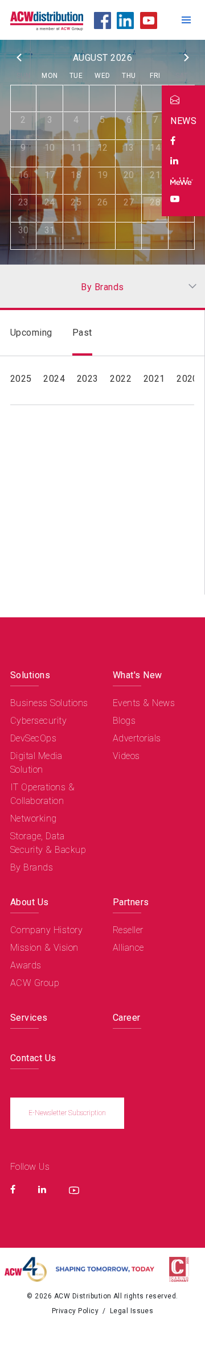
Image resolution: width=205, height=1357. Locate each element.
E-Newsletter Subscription (67, 1113)
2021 (154, 378)
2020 (187, 378)
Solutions (30, 675)
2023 (88, 378)
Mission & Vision (44, 947)
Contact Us (33, 1058)
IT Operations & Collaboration (42, 794)
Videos (126, 755)
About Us (29, 902)
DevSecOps (33, 738)
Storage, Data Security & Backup (48, 843)
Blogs (124, 720)
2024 (54, 378)
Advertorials (137, 738)
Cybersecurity (38, 720)
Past (82, 332)
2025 (21, 378)
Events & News (144, 703)
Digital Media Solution (36, 762)
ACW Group (34, 982)
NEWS (183, 121)
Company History (46, 930)
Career (127, 1017)
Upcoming (31, 332)
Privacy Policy (75, 1311)
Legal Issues (132, 1311)
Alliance (128, 947)
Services (29, 1017)
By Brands (31, 867)
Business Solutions (49, 703)
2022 (121, 378)
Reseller (128, 930)
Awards (26, 965)
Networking (33, 818)
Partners (131, 902)
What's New (137, 675)
